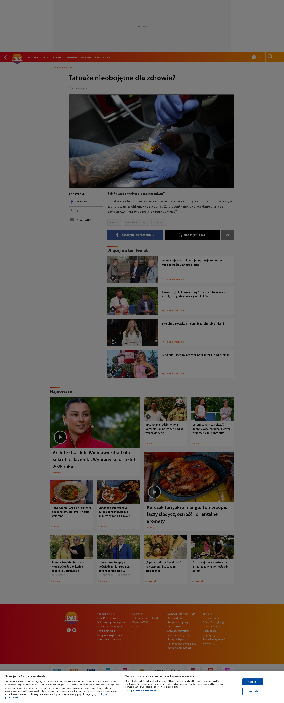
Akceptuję (253, 681)
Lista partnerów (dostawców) (140, 690)
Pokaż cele (252, 691)
